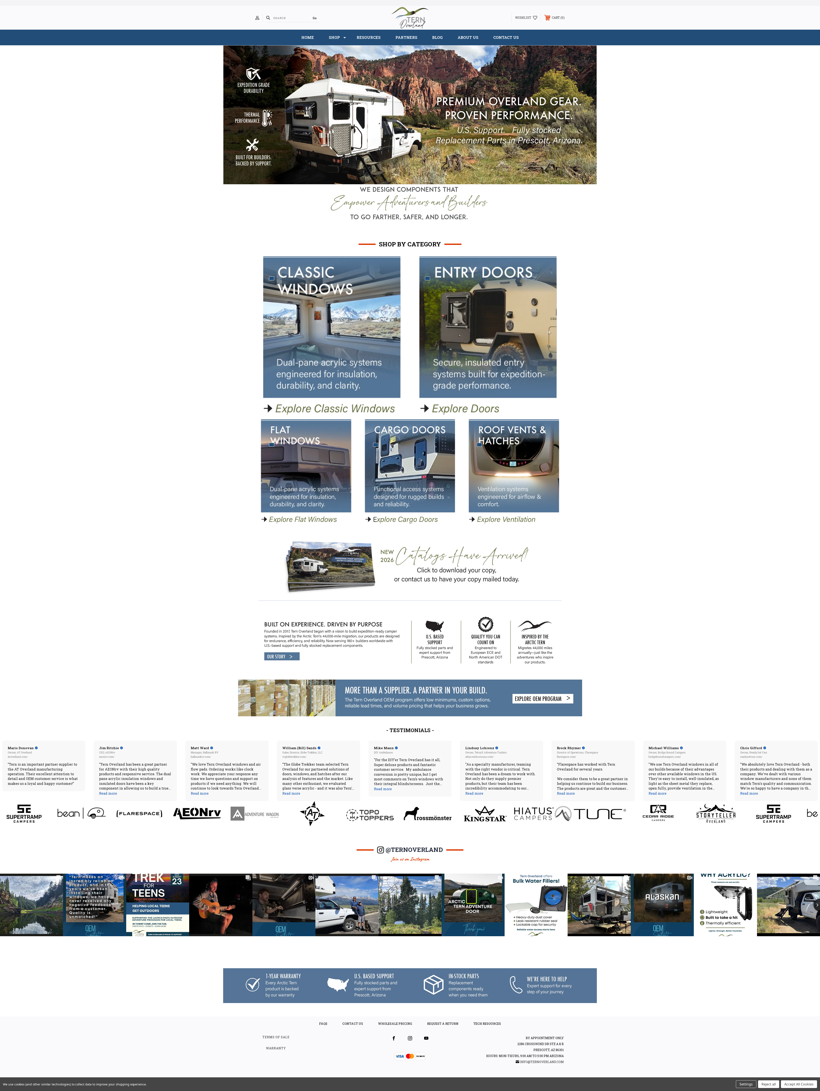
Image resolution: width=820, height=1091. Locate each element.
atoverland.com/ (18, 756)
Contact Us (506, 37)
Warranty (276, 1048)
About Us (468, 37)
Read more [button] (108, 793)
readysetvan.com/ (751, 756)
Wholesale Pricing (395, 1024)
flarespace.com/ (566, 756)
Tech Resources (487, 1024)
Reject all (768, 1084)
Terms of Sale (276, 1037)
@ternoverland (414, 850)
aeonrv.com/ (106, 756)
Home (307, 37)
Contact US (352, 1024)
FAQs (323, 1024)
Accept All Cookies (799, 1084)
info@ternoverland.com (542, 1062)
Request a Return (442, 1024)
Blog (437, 37)
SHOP (334, 37)
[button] (410, 641)
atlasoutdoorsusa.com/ (479, 756)
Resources (369, 37)
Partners (406, 37)
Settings (746, 1084)
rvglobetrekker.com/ (294, 756)
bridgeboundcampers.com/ (665, 756)
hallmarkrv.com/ (201, 756)
